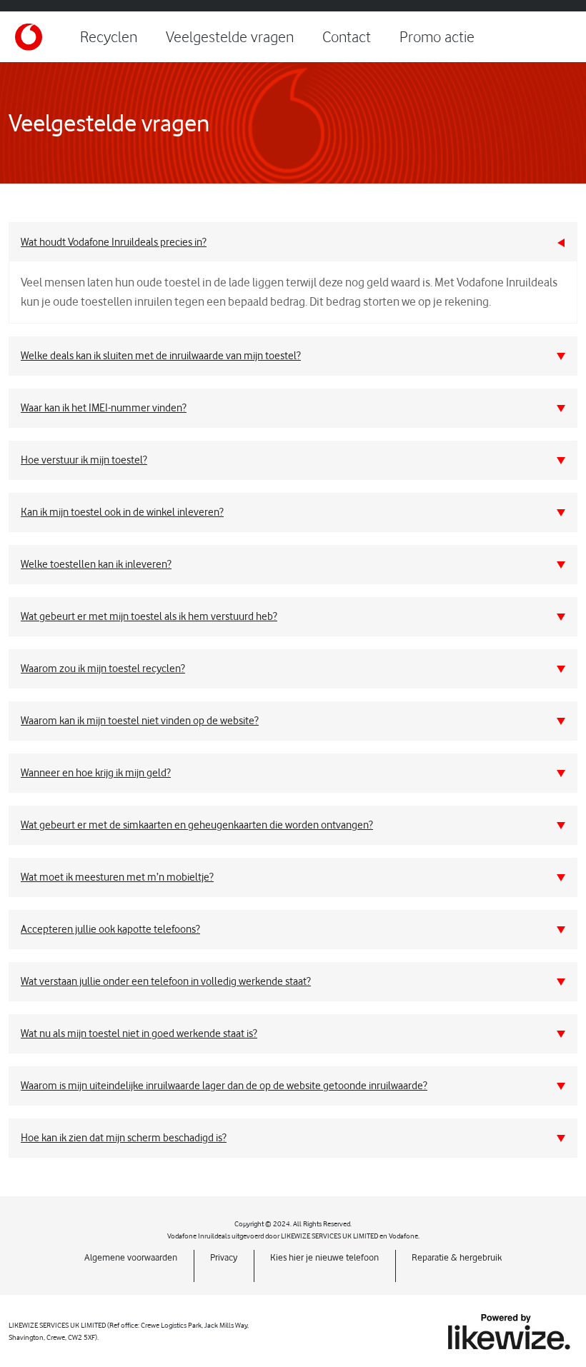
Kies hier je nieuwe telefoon (324, 1257)
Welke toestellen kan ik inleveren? (96, 564)
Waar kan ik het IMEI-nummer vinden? (104, 407)
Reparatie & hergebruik (457, 1257)
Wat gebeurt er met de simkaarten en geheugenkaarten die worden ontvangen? (197, 824)
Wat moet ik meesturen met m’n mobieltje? (117, 877)
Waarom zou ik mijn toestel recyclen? (103, 668)
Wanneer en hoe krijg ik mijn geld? (96, 772)
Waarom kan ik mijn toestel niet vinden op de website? (140, 720)
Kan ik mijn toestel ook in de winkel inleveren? (122, 512)
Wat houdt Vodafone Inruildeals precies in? (114, 242)
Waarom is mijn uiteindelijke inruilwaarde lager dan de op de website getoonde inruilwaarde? (224, 1085)
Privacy (223, 1257)
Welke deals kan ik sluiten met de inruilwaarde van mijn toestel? (161, 355)
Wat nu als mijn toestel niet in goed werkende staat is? (139, 1033)
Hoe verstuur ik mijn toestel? (84, 460)
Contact (346, 36)
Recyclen (108, 36)
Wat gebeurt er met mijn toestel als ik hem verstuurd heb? (149, 616)
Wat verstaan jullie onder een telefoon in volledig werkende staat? (166, 981)
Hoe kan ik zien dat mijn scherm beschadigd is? (124, 1137)
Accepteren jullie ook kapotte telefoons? (110, 929)
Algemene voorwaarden (130, 1257)
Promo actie (437, 36)
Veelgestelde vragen (230, 36)
